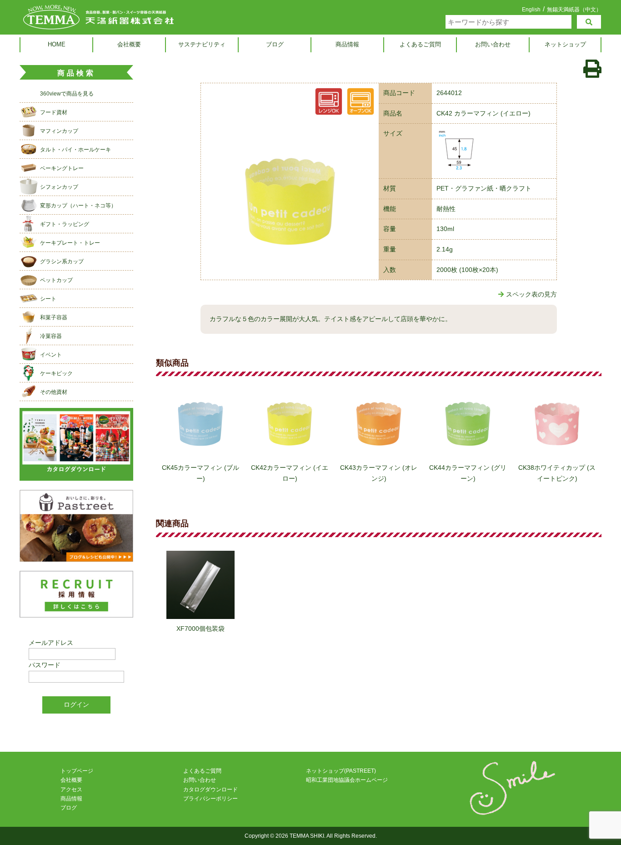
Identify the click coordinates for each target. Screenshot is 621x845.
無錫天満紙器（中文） (574, 9)
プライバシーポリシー (210, 798)
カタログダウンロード (210, 789)
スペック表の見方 (531, 294)
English (531, 9)
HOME (56, 44)
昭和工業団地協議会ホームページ (347, 780)
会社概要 (129, 44)
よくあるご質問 (420, 44)
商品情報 (347, 44)
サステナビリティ (201, 44)
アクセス (71, 789)
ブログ (275, 44)
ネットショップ (565, 44)
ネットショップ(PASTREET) (341, 771)
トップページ (76, 771)
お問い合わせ (493, 44)
